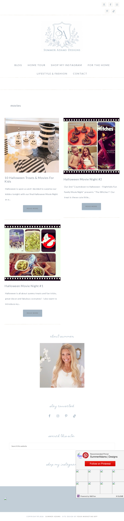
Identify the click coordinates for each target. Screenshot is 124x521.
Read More (32, 208)
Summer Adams (62, 36)
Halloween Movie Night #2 (83, 179)
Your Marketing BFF (87, 516)
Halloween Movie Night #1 (24, 286)
